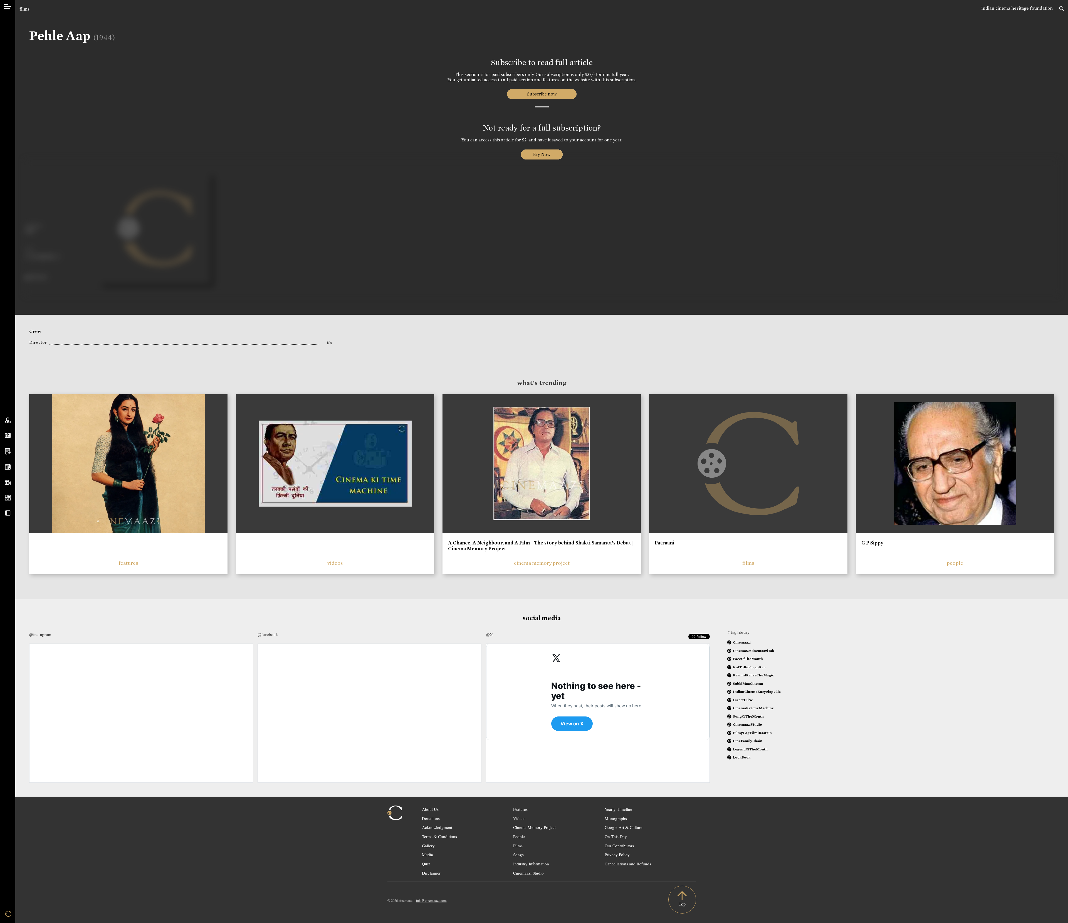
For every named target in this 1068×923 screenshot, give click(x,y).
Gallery (428, 845)
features (128, 563)
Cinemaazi (742, 642)
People (519, 836)
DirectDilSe (743, 700)
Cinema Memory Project (534, 827)
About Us (430, 809)
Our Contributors (619, 845)
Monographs (616, 818)
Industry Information (531, 863)
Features (520, 809)
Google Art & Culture (623, 827)
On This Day (616, 836)
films (24, 9)
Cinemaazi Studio (528, 873)
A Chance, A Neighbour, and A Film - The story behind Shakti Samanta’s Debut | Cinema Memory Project (541, 546)
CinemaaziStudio (747, 724)
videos (335, 563)
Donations (431, 818)
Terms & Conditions (439, 836)
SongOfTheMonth (748, 716)
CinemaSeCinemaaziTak (753, 651)
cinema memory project (542, 563)
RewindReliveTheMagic (753, 675)
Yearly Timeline (618, 809)
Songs (518, 854)
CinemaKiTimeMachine (753, 708)
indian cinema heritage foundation (1017, 8)
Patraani (664, 543)
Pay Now (542, 154)
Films (518, 845)
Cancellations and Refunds (628, 863)
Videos (519, 818)
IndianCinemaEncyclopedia (757, 691)
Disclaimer (431, 873)
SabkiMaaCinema (748, 683)
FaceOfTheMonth (748, 659)
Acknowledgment (437, 827)
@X (489, 634)
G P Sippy (872, 543)
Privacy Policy (617, 854)
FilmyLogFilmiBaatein (752, 733)
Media (427, 854)
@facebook (268, 634)
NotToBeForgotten (749, 667)
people (955, 563)
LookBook (741, 757)
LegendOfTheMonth (750, 749)
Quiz (426, 863)
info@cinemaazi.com (431, 900)
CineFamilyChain (747, 741)
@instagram (40, 634)
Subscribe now (542, 94)
